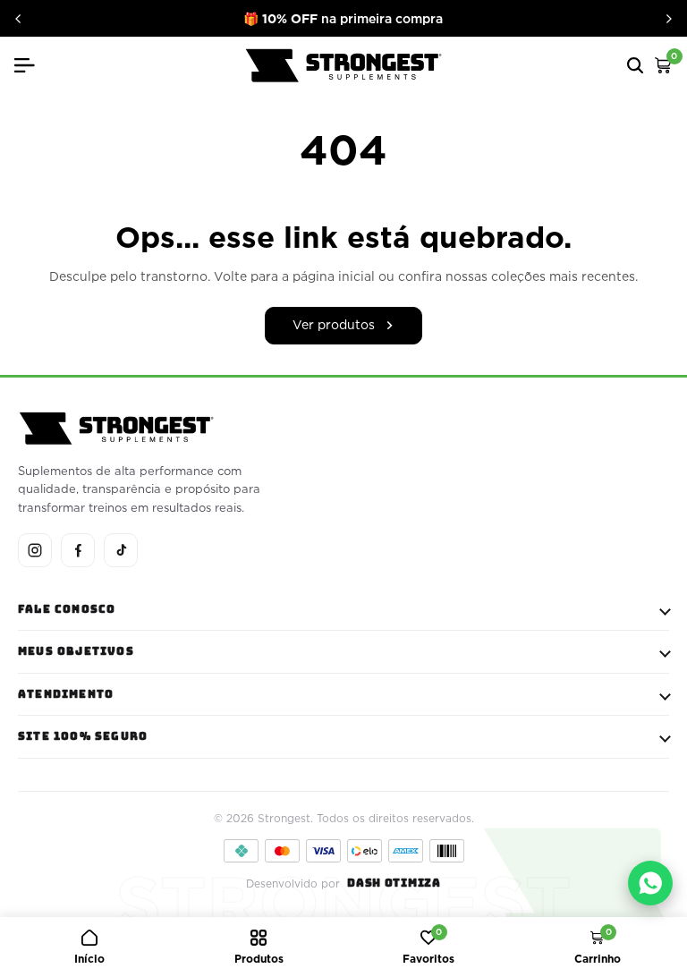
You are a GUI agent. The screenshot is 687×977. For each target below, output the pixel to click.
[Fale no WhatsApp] (650, 883)
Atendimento (66, 694)
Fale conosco (66, 609)
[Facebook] (78, 550)
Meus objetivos (76, 651)
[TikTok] (121, 550)
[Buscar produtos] (635, 65)
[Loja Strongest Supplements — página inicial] (343, 65)
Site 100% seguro (83, 736)
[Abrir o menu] (31, 65)
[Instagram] (35, 550)
